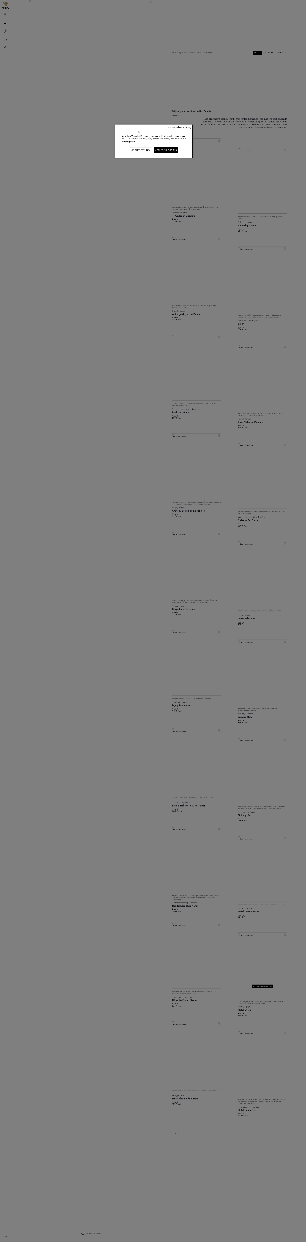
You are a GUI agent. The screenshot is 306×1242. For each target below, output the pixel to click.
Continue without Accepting (179, 127)
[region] (154, 141)
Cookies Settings (141, 150)
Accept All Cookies (166, 150)
